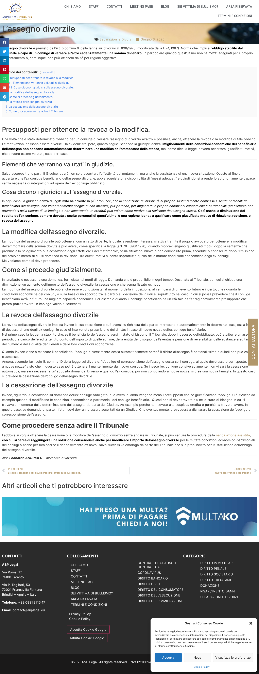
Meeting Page (141, 7)
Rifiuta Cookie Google (87, 638)
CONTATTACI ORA (253, 342)
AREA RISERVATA (239, 7)
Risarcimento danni (218, 591)
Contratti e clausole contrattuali (157, 565)
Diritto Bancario (153, 578)
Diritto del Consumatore (161, 590)
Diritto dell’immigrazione (160, 601)
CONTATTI (114, 7)
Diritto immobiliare (217, 563)
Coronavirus (149, 573)
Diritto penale (213, 569)
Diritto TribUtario (216, 580)
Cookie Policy (202, 666)
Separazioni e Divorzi (116, 39)
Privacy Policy (80, 614)
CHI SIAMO (72, 7)
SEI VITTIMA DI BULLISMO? (197, 7)
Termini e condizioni (235, 16)
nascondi (47, 72)
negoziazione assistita (233, 435)
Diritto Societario (216, 574)
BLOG (165, 7)
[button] (251, 623)
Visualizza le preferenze (233, 657)
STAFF (94, 7)
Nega (197, 657)
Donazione (210, 586)
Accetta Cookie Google (88, 629)
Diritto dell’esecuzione (159, 595)
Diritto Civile (149, 584)
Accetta (168, 657)
